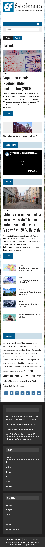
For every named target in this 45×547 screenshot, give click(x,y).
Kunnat (14, 353)
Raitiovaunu (38, 367)
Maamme (25, 357)
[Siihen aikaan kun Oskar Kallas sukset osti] (9, 306)
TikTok (8, 514)
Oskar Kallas (13, 367)
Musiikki (18, 363)
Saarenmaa (12, 371)
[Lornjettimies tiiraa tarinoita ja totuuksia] (9, 319)
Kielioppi (6, 353)
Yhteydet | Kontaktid (12, 529)
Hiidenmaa (31, 347)
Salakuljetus (20, 371)
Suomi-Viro (24, 376)
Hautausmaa (26, 343)
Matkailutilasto (21, 360)
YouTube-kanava (11, 145)
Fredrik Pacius (16, 343)
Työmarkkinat (24, 380)
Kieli (7, 462)
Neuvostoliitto (33, 363)
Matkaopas (31, 360)
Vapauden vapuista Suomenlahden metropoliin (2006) (17, 82)
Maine (31, 356)
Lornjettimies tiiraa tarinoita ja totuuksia (29, 315)
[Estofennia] (22, 7)
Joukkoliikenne (9, 350)
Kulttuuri (8, 467)
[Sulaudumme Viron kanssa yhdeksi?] (22, 131)
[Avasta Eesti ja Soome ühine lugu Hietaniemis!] (9, 294)
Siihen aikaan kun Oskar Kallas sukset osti (29, 305)
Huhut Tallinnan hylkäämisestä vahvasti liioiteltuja (29, 269)
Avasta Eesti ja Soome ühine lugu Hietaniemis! (30, 293)
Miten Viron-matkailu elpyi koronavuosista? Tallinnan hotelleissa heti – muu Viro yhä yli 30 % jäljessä (22, 222)
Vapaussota (10, 385)
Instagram (9, 509)
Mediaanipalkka (8, 363)
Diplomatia (6, 343)
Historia (8, 457)
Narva (25, 363)
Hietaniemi (23, 346)
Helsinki (13, 346)
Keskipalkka (36, 350)
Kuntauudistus (24, 353)
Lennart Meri (7, 357)
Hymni (37, 347)
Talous (7, 381)
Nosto (5, 366)
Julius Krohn (19, 350)
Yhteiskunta (9, 486)
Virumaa (21, 386)
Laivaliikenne (34, 353)
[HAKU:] (22, 29)
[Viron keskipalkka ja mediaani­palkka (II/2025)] (9, 282)
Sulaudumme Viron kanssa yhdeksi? (20, 136)
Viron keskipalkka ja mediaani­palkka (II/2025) (29, 281)
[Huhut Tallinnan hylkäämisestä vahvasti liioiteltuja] (9, 270)
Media (37, 360)
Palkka (19, 366)
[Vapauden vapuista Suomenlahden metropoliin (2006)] (22, 70)
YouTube (8, 524)
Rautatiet (6, 371)
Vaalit (34, 381)
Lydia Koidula (16, 357)
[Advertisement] (24, 16)
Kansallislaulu (26, 350)
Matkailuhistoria (10, 360)
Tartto (14, 381)
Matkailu (8, 472)
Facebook (9, 505)
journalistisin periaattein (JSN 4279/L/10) (22, 545)
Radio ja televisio (28, 367)
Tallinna (36, 376)
